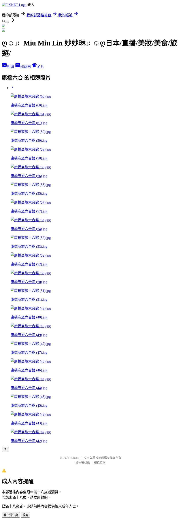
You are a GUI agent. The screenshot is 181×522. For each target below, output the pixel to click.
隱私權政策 (82, 462)
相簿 (11, 66)
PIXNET (75, 458)
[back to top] (5, 449)
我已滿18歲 (11, 515)
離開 (25, 515)
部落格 (26, 66)
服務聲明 (100, 462)
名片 (40, 66)
